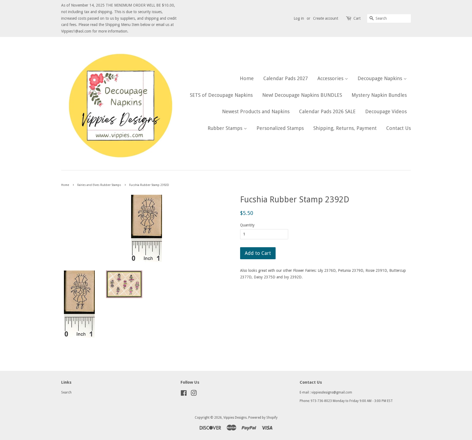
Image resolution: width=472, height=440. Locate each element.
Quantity (247, 225)
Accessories (331, 78)
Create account (325, 18)
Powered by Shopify (263, 417)
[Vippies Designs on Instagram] (194, 394)
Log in (299, 18)
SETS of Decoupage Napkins (221, 95)
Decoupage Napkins (380, 78)
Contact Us (398, 128)
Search (66, 392)
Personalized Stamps (280, 128)
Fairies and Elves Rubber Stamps (99, 185)
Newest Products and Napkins (256, 111)
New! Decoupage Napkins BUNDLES (302, 95)
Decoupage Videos (386, 111)
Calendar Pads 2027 (285, 78)
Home (247, 78)
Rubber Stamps (226, 128)
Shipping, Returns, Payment (345, 128)
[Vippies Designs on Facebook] (184, 394)
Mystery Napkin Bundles (379, 95)
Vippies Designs (235, 417)
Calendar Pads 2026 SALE (327, 111)
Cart (357, 18)
